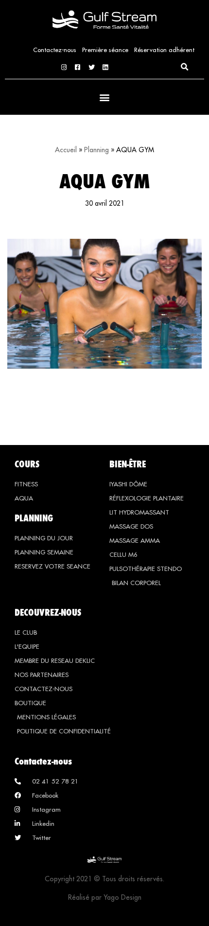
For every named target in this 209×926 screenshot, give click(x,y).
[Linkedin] (105, 67)
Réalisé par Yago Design (104, 897)
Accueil (66, 149)
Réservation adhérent (164, 49)
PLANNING (34, 518)
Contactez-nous (54, 49)
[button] (184, 67)
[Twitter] (91, 67)
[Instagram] (64, 67)
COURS (27, 464)
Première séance (105, 49)
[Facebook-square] (77, 67)
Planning (96, 149)
